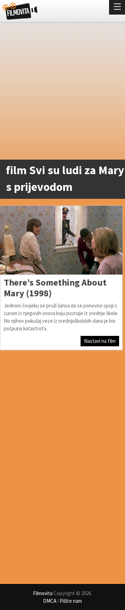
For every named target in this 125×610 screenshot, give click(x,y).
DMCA (49, 601)
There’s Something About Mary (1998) (55, 288)
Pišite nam (71, 601)
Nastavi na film (100, 341)
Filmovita (42, 593)
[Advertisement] (62, 92)
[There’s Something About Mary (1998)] (61, 240)
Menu (117, 7)
